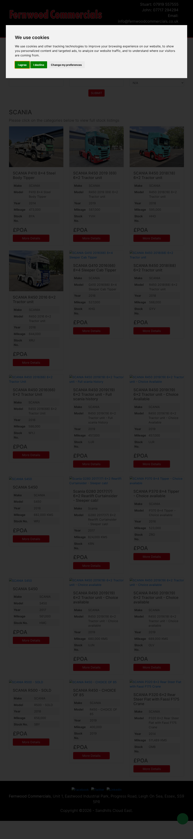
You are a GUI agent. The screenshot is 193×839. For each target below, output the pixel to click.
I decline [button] (38, 64)
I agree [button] (22, 64)
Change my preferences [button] (66, 64)
